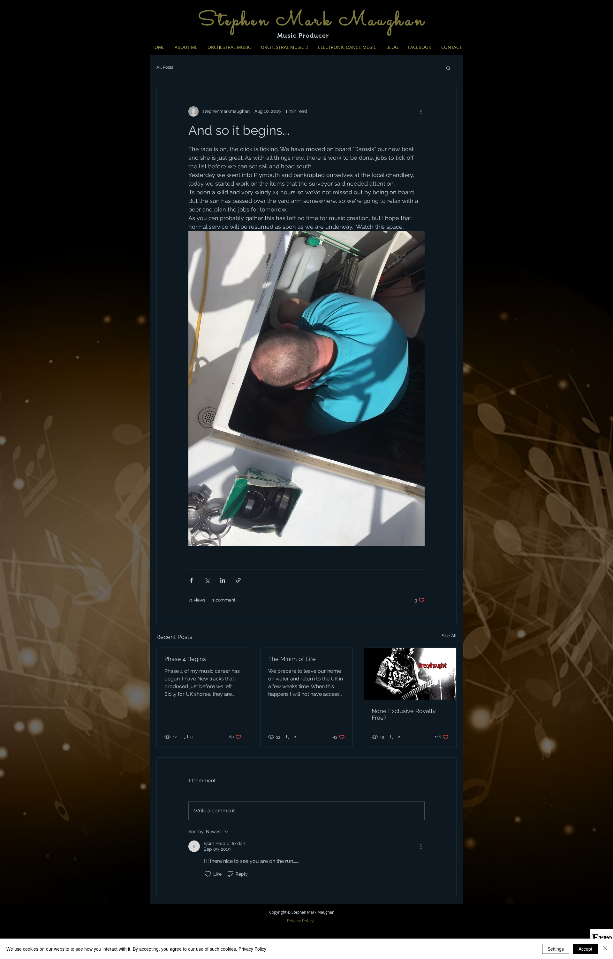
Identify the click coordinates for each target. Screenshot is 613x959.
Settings (556, 949)
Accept (585, 949)
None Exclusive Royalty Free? (404, 714)
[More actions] (421, 111)
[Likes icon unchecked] (208, 874)
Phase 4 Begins (185, 659)
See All (449, 635)
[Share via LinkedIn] (223, 580)
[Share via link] (238, 580)
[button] (448, 67)
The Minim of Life (292, 659)
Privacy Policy (252, 949)
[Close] (605, 949)
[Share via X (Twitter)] (207, 580)
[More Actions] (421, 846)
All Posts (164, 67)
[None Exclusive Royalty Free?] (410, 674)
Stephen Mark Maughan (312, 21)
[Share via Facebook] (191, 580)
